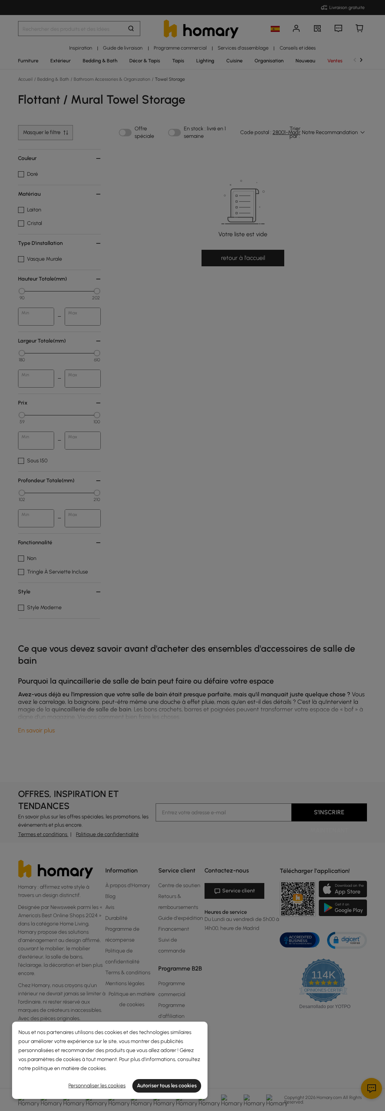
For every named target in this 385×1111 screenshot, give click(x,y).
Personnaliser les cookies (97, 1085)
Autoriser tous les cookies (167, 1085)
